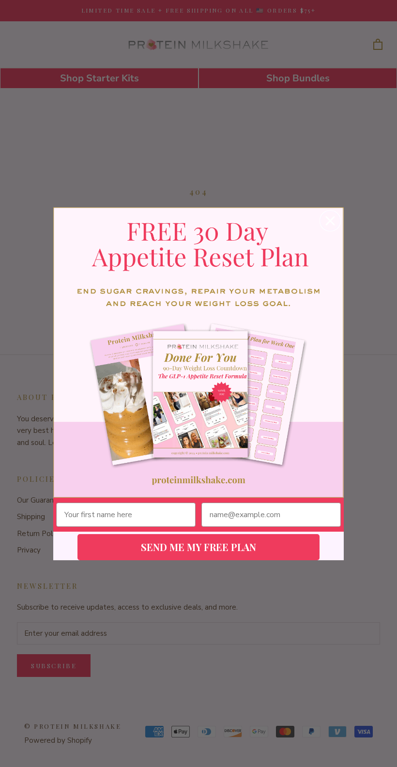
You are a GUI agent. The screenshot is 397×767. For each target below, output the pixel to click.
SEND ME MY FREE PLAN (198, 546)
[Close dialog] (330, 220)
